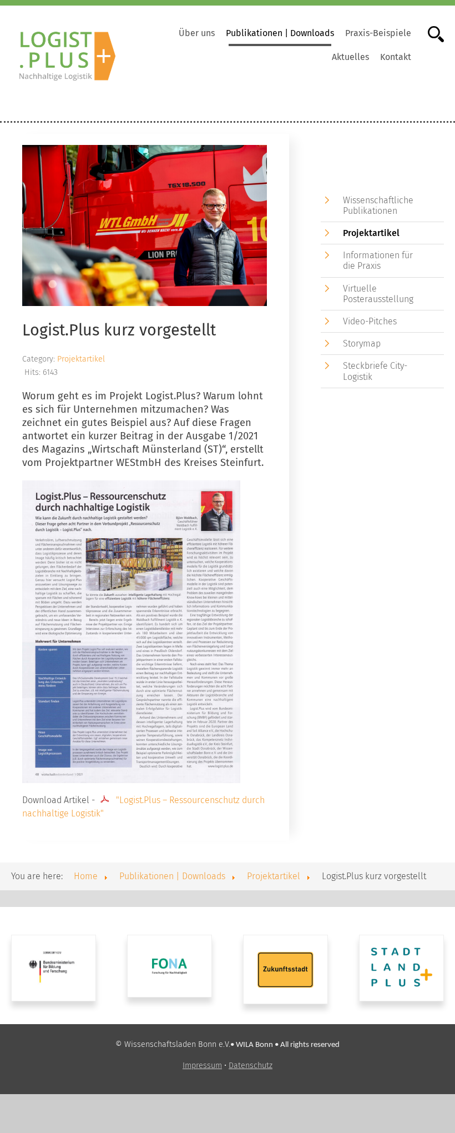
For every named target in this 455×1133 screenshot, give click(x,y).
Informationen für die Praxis (378, 260)
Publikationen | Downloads (280, 33)
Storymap (362, 343)
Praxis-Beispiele (378, 33)
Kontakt (395, 57)
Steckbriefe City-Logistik (375, 371)
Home (86, 876)
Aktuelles (350, 57)
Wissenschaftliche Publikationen (378, 205)
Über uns (197, 33)
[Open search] (430, 33)
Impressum (202, 1065)
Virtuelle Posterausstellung (378, 293)
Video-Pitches (370, 321)
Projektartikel (81, 359)
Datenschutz (250, 1065)
